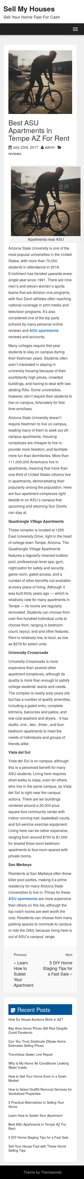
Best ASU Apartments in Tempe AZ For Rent (37, 1126)
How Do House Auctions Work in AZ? (35, 1019)
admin (50, 147)
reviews (14, 153)
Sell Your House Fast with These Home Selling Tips (37, 1148)
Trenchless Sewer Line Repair (30, 1054)
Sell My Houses (29, 8)
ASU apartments (44, 330)
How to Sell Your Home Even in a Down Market (37, 1078)
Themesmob (51, 1172)
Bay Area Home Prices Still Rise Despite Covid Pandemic (37, 1030)
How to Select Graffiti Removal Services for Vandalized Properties (40, 1091)
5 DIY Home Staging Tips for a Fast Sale (57, 968)
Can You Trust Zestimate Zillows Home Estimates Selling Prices (37, 1043)
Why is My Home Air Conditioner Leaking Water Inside (38, 1065)
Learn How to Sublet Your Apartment (23, 973)
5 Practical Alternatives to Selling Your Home (36, 1104)
